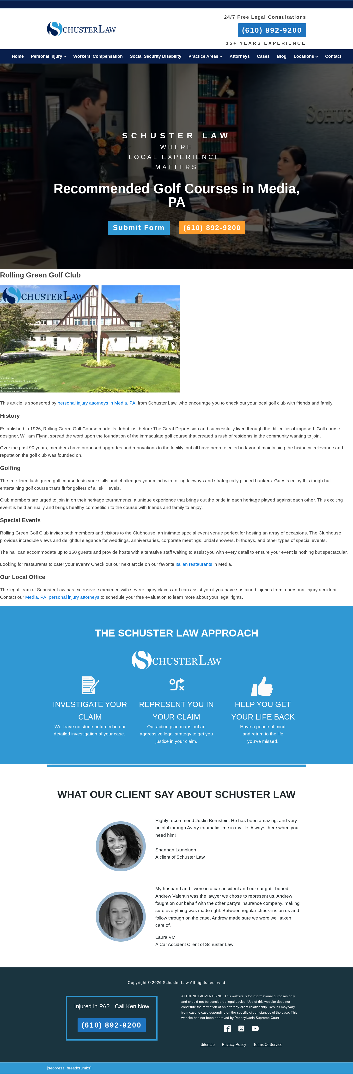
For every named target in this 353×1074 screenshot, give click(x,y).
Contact (333, 56)
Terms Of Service (267, 1044)
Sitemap (208, 1044)
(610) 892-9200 (272, 30)
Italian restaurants (194, 564)
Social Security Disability (155, 56)
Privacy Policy (234, 1044)
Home (18, 56)
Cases (263, 56)
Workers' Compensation (98, 56)
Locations (304, 56)
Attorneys (240, 56)
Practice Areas (203, 56)
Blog (281, 56)
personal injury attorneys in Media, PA (96, 402)
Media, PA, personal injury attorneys (62, 597)
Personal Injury (46, 56)
